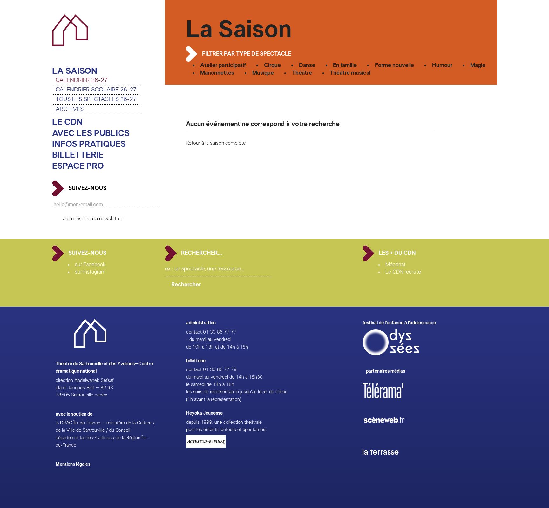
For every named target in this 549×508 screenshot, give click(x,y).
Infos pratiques (89, 144)
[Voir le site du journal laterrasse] (385, 462)
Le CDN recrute (403, 271)
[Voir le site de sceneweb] (390, 432)
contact (194, 332)
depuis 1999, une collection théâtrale (224, 422)
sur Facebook (90, 264)
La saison (74, 71)
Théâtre (302, 73)
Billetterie (78, 155)
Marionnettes (217, 73)
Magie (477, 65)
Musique (263, 73)
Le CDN (67, 122)
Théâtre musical (350, 73)
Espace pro (78, 166)
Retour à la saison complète (216, 143)
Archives (70, 109)
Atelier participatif (223, 65)
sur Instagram (90, 271)
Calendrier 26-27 (82, 80)
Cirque (272, 65)
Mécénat (395, 264)
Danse (307, 65)
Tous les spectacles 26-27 (96, 99)
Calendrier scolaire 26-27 (96, 90)
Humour (442, 65)
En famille (345, 65)
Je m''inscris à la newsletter (92, 218)
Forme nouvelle (394, 65)
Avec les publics (91, 133)
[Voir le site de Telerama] (390, 400)
